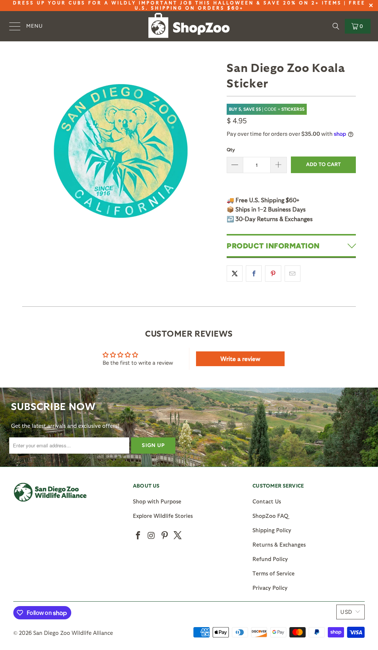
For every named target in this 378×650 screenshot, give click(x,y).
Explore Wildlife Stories (163, 515)
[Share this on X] (235, 273)
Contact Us (266, 501)
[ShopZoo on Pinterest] (164, 535)
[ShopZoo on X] (177, 535)
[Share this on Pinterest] (273, 273)
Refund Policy (270, 559)
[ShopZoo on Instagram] (151, 535)
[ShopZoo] (189, 26)
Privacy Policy (270, 587)
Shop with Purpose (157, 501)
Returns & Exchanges (279, 544)
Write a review (240, 358)
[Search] (336, 26)
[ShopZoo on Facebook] (138, 535)
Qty (231, 149)
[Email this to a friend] (292, 273)
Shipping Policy (271, 530)
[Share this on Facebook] (254, 273)
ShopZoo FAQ (270, 515)
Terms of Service (273, 573)
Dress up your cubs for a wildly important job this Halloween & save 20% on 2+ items (177, 2)
